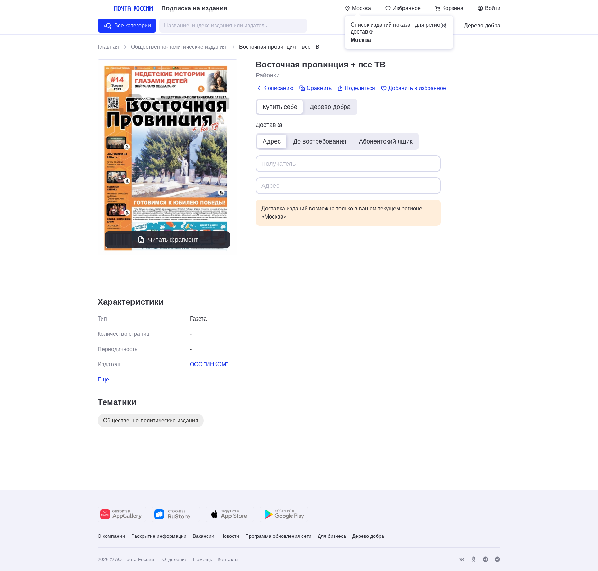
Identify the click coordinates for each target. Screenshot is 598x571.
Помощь (202, 559)
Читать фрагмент (173, 239)
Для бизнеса (332, 536)
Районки (268, 75)
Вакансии (203, 536)
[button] (443, 25)
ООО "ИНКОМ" (209, 364)
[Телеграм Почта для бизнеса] (497, 559)
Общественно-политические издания (179, 47)
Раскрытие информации (159, 536)
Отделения (175, 559)
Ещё (103, 380)
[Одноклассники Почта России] (474, 559)
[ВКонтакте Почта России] (462, 559)
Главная (108, 47)
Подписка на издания (194, 8)
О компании (111, 536)
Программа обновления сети (278, 536)
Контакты (228, 559)
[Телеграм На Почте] (485, 559)
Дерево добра (482, 25)
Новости (229, 536)
